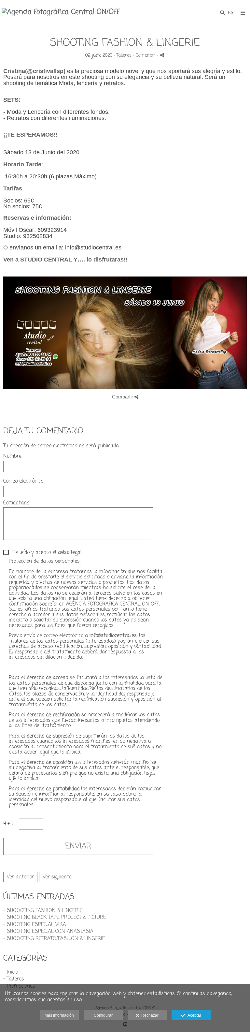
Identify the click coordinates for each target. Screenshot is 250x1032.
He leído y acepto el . (45, 553)
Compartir (123, 396)
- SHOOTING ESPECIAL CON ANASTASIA (48, 931)
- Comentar (145, 55)
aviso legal (70, 553)
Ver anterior (20, 877)
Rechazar (149, 1015)
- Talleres (13, 979)
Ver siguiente (57, 877)
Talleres (124, 55)
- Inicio (10, 972)
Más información (59, 1015)
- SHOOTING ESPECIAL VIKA (34, 924)
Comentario (16, 503)
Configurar (103, 1015)
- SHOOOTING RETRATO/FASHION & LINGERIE (54, 938)
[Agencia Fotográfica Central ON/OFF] (61, 12)
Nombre (12, 456)
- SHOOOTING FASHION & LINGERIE (43, 910)
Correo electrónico (23, 481)
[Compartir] (162, 55)
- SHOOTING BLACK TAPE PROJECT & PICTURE (54, 917)
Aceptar (193, 1015)
